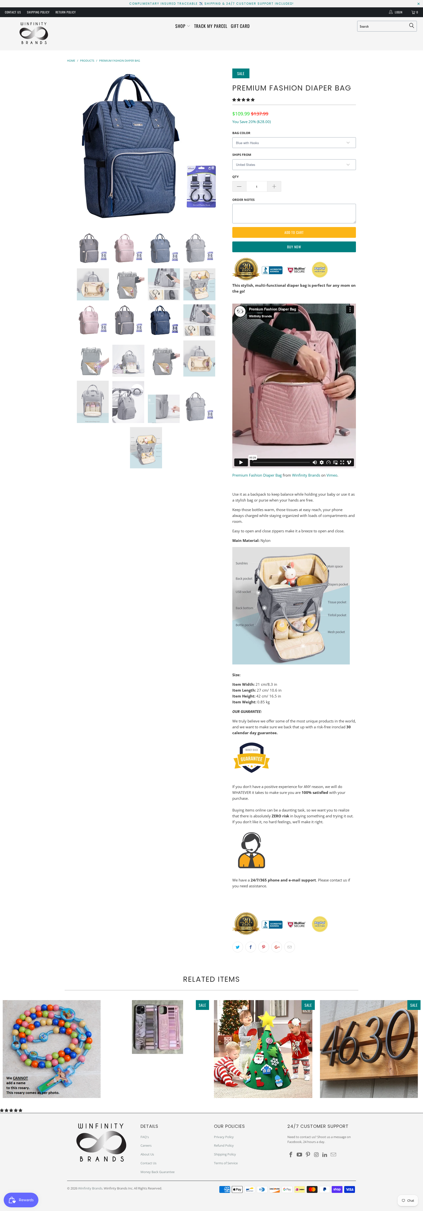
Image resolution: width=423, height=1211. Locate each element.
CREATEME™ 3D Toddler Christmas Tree (263, 1049)
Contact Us (13, 12)
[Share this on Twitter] (237, 947)
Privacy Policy (224, 1137)
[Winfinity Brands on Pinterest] (308, 1155)
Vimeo (332, 475)
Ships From (241, 154)
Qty (235, 176)
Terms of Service (226, 1163)
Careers (146, 1145)
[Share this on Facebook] (250, 947)
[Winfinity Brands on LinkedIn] (325, 1155)
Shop (181, 26)
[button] (243, 99)
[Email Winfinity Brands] (333, 1155)
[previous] (75, 147)
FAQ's (145, 1137)
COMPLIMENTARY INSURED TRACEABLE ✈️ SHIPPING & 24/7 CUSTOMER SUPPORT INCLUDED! (211, 3)
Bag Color (241, 133)
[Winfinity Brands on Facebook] (291, 1155)
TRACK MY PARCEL (210, 26)
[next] (219, 147)
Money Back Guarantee (158, 1172)
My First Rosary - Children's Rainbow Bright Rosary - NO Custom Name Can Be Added (51, 1049)
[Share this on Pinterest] (263, 947)
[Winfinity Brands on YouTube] (299, 1155)
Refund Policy (224, 1145)
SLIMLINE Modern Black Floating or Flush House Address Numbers (369, 1049)
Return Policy (66, 12)
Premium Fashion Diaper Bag (257, 475)
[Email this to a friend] (289, 947)
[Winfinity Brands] (34, 33)
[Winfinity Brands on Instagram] (316, 1155)
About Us (147, 1154)
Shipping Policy (38, 12)
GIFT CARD (240, 26)
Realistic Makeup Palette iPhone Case (157, 1027)
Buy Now (294, 246)
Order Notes (243, 199)
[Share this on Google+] (276, 947)
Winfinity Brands (306, 475)
